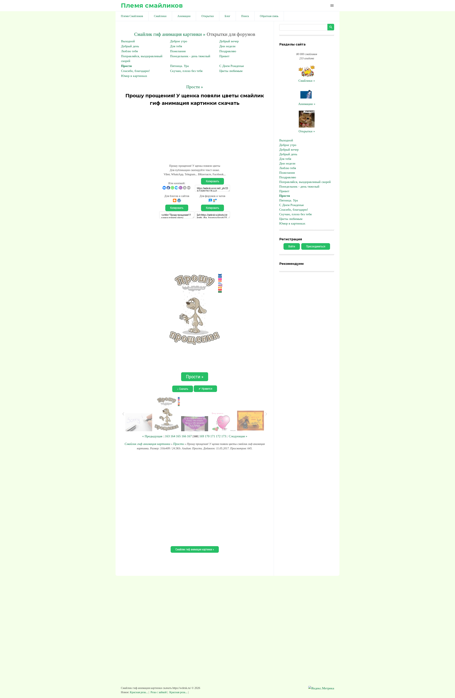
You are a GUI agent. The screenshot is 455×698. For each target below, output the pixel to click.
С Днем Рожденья (231, 66)
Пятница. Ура (179, 66)
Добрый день (130, 46)
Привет (224, 56)
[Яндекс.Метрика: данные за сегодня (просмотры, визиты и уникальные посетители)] (321, 688)
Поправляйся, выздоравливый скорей (305, 182)
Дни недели (227, 46)
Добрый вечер (229, 41)
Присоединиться (315, 246)
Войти (291, 246)
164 (172, 436)
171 (212, 436)
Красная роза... (139, 692)
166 (183, 436)
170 (207, 436)
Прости (126, 66)
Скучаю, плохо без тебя (186, 71)
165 (178, 436)
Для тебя (176, 46)
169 (201, 436)
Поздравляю (227, 51)
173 (223, 436)
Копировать (212, 181)
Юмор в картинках (134, 76)
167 (189, 436)
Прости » (194, 87)
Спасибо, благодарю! (135, 71)
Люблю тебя (129, 51)
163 (167, 436)
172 (218, 436)
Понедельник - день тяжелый (190, 56)
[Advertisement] (194, 133)
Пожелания (178, 51)
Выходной (128, 41)
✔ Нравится (205, 388)
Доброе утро (178, 41)
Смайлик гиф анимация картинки (147, 444)
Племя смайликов (152, 5)
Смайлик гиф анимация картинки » (169, 34)
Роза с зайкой (158, 692)
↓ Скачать (182, 389)
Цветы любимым (230, 71)
